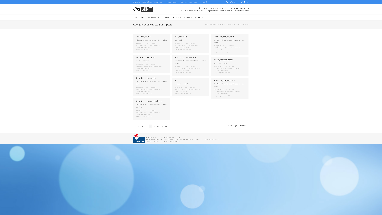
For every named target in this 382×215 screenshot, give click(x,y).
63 (154, 126)
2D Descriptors (141, 45)
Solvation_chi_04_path (146, 78)
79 (166, 126)
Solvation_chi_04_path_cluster (149, 101)
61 (146, 126)
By (144, 49)
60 (142, 126)
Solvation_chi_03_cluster (186, 57)
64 (158, 126)
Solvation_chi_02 (143, 36)
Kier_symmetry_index (223, 60)
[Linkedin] (247, 2)
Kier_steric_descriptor (145, 57)
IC (175, 80)
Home (206, 24)
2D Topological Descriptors (154, 45)
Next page (243, 126)
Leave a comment (151, 43)
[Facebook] (239, 2)
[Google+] (244, 2)
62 (150, 126)
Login (233, 2)
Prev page (233, 126)
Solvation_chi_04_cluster (225, 80)
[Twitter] (242, 2)
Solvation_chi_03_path (224, 36)
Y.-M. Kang (177, 137)
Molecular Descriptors (217, 24)
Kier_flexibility (181, 36)
